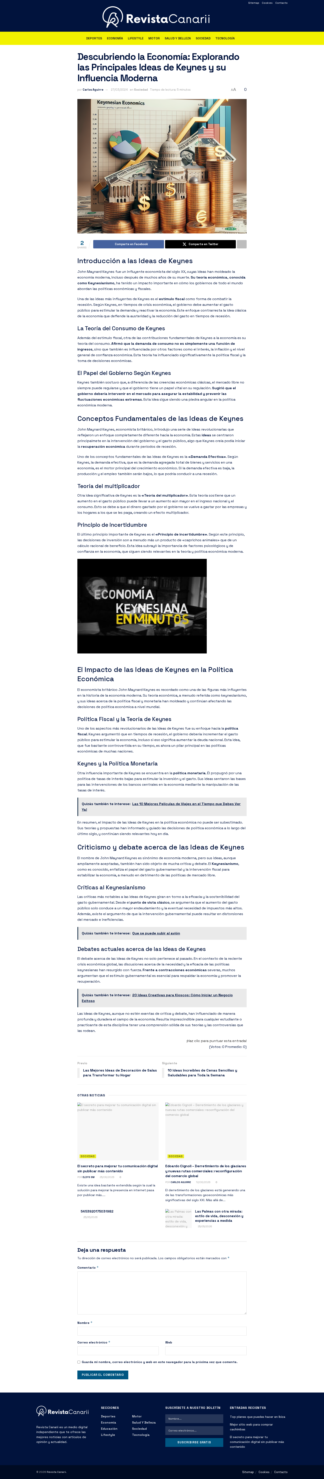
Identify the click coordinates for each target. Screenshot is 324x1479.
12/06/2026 (202, 1182)
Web (168, 1342)
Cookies (267, 3)
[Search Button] (286, 38)
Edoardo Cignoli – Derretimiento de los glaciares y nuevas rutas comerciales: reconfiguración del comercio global (205, 1171)
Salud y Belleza (178, 38)
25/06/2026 (106, 1177)
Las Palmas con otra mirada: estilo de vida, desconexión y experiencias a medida (219, 1216)
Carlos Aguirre (93, 90)
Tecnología (225, 38)
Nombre (85, 1323)
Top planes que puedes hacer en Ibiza (257, 1417)
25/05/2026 (90, 1217)
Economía (115, 38)
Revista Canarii (56, 1472)
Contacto (281, 3)
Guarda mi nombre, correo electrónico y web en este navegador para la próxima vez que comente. (160, 1362)
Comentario (88, 1267)
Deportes (94, 38)
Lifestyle (135, 38)
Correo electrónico (93, 1342)
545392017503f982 (97, 1211)
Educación (109, 1429)
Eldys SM (89, 1177)
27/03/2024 (119, 90)
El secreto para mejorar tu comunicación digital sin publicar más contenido (117, 1168)
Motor (154, 38)
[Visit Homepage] (162, 19)
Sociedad (203, 38)
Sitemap (253, 3)
